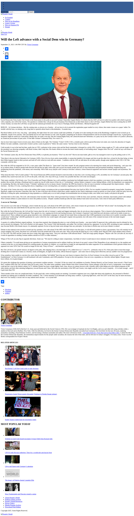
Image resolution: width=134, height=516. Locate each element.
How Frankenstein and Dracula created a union (20, 494)
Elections (8, 289)
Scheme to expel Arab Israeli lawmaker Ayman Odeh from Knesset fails (28, 439)
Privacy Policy (10, 503)
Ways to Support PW (12, 25)
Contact (7, 19)
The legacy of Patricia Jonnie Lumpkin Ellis (19, 480)
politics (7, 293)
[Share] (69, 49)
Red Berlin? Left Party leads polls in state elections (22, 368)
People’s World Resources (13, 501)
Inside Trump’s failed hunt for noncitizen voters (20, 420)
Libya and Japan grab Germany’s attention (19, 466)
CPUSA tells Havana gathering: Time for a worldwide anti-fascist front (28, 453)
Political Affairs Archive (13, 499)
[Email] (69, 54)
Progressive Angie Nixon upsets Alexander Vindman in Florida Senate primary (31, 394)
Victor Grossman (32, 44)
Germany (8, 291)
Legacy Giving (10, 23)
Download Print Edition (13, 507)
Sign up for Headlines (12, 21)
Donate (7, 27)
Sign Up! (4, 34)
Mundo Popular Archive (13, 505)
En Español (9, 17)
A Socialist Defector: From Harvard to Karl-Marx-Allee (101, 333)
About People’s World (12, 498)
